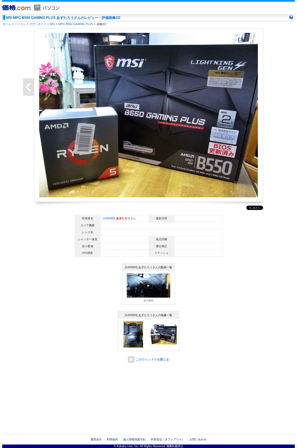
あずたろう (123, 218)
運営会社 (96, 439)
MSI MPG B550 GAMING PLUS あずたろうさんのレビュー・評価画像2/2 (63, 18)
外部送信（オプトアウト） (168, 439)
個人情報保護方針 (134, 439)
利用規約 (112, 439)
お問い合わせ (198, 439)
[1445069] (109, 218)
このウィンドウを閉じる (152, 359)
